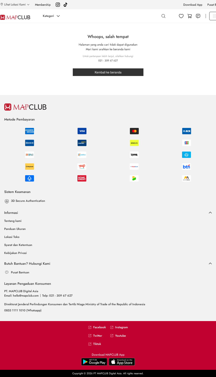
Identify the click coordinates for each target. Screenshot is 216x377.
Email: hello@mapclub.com (21, 295)
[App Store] (94, 361)
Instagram (121, 327)
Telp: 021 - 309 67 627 (57, 295)
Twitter (97, 336)
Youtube (120, 336)
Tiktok (97, 344)
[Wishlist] (181, 16)
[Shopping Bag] (189, 16)
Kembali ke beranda (108, 72)
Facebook (99, 327)
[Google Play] (122, 361)
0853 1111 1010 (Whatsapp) (23, 310)
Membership (43, 4)
